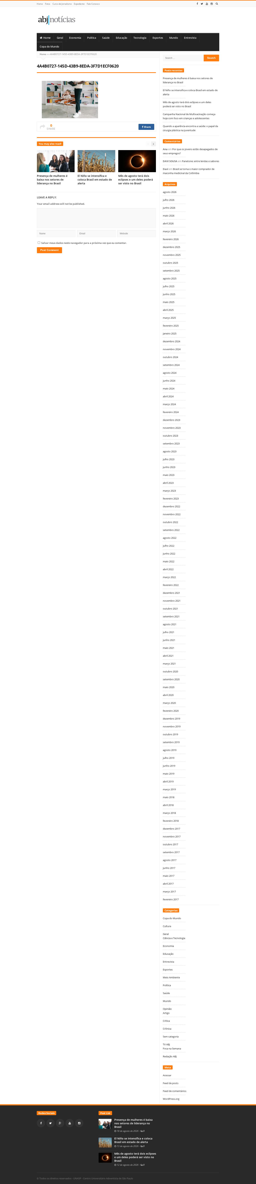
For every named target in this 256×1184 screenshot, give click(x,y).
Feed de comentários (174, 1091)
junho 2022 (169, 553)
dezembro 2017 (171, 828)
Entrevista (190, 37)
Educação (121, 37)
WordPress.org (171, 1099)
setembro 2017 (171, 852)
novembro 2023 (171, 427)
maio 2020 (168, 687)
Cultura (167, 926)
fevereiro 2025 (171, 325)
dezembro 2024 (171, 341)
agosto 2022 (169, 538)
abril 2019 (168, 781)
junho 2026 (169, 207)
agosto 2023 (169, 451)
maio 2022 (168, 561)
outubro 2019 (170, 734)
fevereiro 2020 (171, 710)
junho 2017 (169, 868)
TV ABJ (166, 1044)
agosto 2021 (169, 624)
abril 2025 (168, 310)
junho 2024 (169, 380)
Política (91, 37)
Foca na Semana (172, 1048)
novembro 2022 (171, 514)
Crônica (167, 1028)
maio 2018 (168, 797)
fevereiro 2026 (171, 239)
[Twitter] (202, 3)
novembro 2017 (171, 836)
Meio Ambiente (171, 977)
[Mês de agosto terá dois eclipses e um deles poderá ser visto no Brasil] (105, 1157)
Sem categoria (171, 1036)
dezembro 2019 (171, 718)
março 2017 (169, 891)
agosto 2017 (169, 860)
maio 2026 (168, 215)
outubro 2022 (170, 522)
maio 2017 (168, 875)
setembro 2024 (171, 365)
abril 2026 (168, 223)
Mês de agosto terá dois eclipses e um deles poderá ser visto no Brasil (135, 179)
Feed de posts (170, 1083)
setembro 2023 (171, 443)
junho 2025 (169, 294)
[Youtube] (207, 3)
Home (40, 3)
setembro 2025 (171, 270)
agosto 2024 (169, 372)
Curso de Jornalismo (62, 3)
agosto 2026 (169, 192)
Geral (60, 37)
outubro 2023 (170, 435)
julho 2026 (168, 200)
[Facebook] (197, 3)
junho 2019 (169, 765)
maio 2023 (168, 475)
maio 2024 (168, 388)
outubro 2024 (170, 357)
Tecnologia (139, 37)
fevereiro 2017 (171, 899)
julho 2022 (168, 545)
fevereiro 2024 (171, 412)
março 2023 (169, 490)
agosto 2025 (169, 278)
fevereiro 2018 (171, 820)
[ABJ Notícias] (56, 20)
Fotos (47, 3)
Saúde (106, 37)
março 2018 (169, 813)
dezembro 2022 (171, 506)
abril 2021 (168, 655)
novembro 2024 (171, 349)
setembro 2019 (171, 742)
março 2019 (169, 789)
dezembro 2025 (171, 247)
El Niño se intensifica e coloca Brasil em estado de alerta (95, 179)
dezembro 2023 (171, 420)
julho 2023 (168, 459)
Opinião (167, 1009)
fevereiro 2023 (171, 498)
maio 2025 (168, 302)
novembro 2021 (171, 600)
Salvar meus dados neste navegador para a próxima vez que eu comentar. (84, 243)
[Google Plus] (60, 1123)
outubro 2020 (170, 671)
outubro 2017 (170, 844)
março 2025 (169, 317)
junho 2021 (169, 640)
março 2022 (169, 577)
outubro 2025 (170, 262)
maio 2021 (168, 648)
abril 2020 (168, 695)
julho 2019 (168, 758)
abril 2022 (168, 569)
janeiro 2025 (169, 333)
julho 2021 (168, 632)
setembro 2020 (171, 679)
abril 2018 (168, 805)
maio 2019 (168, 773)
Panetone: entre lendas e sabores (200, 161)
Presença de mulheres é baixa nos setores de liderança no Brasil (52, 179)
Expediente (79, 3)
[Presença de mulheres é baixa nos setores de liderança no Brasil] (105, 1123)
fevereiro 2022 (171, 585)
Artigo (166, 1013)
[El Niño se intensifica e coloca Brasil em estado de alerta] (105, 1142)
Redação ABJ (170, 1056)
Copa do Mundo (49, 46)
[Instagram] (212, 3)
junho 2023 (169, 467)
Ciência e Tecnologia (174, 938)
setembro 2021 (171, 616)
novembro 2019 (171, 726)
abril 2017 (168, 883)
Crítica (166, 1021)
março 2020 (169, 703)
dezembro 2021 (171, 593)
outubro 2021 (170, 608)
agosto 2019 (169, 750)
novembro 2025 (171, 255)
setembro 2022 (171, 530)
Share (147, 127)
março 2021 (169, 663)
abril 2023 (168, 482)
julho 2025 (168, 286)
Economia (75, 37)
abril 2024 (168, 396)
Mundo (173, 37)
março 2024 (169, 404)
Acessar (167, 1075)
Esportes (158, 37)
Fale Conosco (93, 3)
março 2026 (169, 231)
